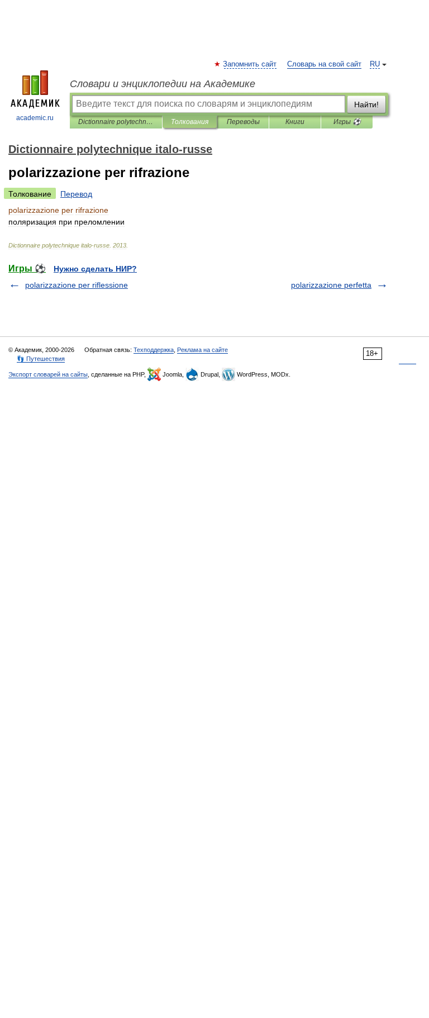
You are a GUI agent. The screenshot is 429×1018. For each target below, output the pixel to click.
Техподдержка (154, 349)
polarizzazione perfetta (331, 284)
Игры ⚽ (347, 122)
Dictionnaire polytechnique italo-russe (116, 122)
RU (375, 64)
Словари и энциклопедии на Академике (162, 83)
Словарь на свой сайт (324, 64)
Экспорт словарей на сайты (48, 374)
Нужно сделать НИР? (95, 268)
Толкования (189, 122)
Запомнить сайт (250, 64)
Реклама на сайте (202, 349)
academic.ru (35, 118)
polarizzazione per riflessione (76, 284)
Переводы (243, 122)
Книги (294, 122)
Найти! (366, 104)
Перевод (76, 193)
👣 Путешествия (41, 358)
